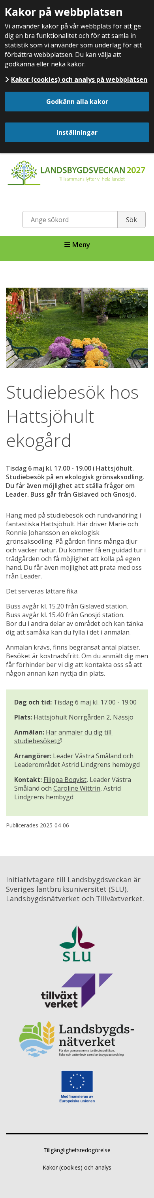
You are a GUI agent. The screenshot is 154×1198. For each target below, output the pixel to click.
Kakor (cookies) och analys (77, 1167)
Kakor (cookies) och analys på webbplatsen (79, 79)
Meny (80, 244)
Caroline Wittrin (76, 788)
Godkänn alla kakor (77, 101)
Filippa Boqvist (64, 779)
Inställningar (77, 132)
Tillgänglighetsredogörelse (77, 1150)
